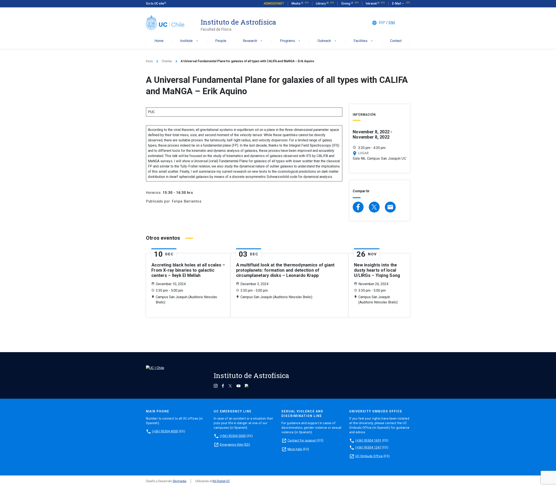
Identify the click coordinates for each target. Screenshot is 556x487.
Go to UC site (155, 3)
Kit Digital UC (221, 481)
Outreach (327, 41)
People (220, 41)
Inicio (149, 61)
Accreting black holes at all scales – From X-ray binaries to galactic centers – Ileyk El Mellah (188, 270)
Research (253, 41)
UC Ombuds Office (369, 456)
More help (295, 449)
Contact (396, 41)
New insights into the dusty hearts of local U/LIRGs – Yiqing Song (377, 270)
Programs (290, 41)
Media (296, 3)
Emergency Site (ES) (235, 444)
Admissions (273, 3)
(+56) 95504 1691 (368, 440)
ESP (382, 22)
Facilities (364, 41)
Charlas (167, 61)
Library (321, 3)
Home (159, 41)
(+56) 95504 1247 (368, 447)
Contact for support (302, 440)
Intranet (371, 3)
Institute (189, 41)
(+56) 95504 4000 (165, 431)
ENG (392, 22)
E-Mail (398, 3)
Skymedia (179, 481)
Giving (346, 3)
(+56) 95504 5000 (233, 436)
